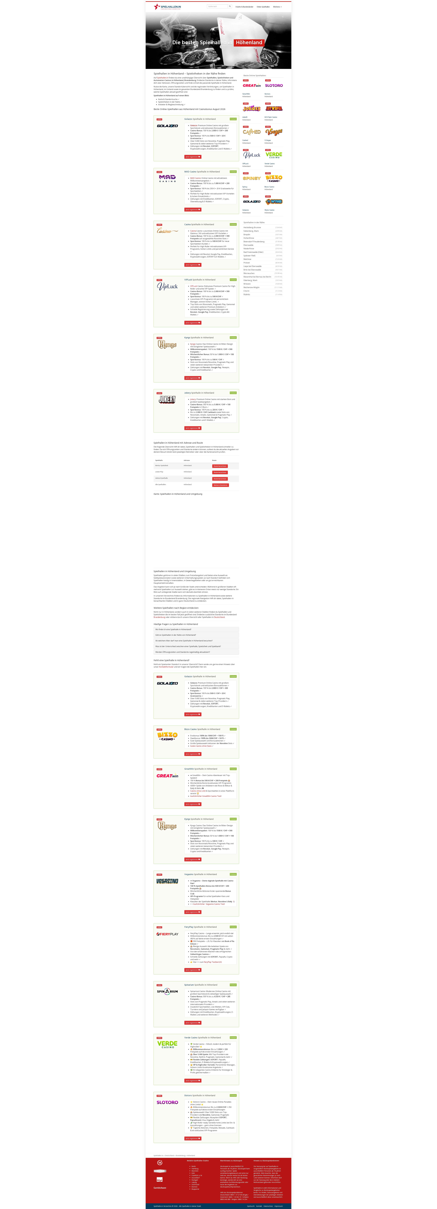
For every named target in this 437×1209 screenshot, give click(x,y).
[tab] (196, 629)
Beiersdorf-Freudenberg (263, 241)
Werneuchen (263, 273)
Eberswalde (263, 245)
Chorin (263, 291)
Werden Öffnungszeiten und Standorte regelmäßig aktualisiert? (182, 652)
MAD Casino (195, 178)
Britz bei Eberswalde (263, 269)
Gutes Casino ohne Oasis (201, 746)
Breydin (263, 234)
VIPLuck (193, 286)
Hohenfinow (263, 238)
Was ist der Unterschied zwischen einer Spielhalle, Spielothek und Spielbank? (188, 646)
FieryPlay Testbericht (213, 962)
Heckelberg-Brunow (263, 227)
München (195, 1171)
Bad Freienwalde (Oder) (263, 252)
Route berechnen (220, 466)
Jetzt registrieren (192, 157)
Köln (193, 1173)
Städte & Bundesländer (244, 6)
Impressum (278, 1206)
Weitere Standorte (220, 485)
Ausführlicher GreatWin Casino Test (205, 796)
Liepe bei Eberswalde (263, 266)
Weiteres (277, 6)
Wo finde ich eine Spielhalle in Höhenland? (173, 629)
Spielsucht (251, 1206)
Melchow (263, 259)
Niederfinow (263, 248)
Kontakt (259, 1206)
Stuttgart (195, 1180)
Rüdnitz (263, 294)
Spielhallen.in (162, 77)
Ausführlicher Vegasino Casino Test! (209, 904)
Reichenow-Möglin (263, 287)
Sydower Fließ (263, 255)
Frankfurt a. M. (197, 1175)
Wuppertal (195, 1189)
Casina (193, 231)
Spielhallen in (158, 1155)
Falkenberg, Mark (263, 231)
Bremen (194, 1187)
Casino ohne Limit (198, 791)
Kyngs (193, 344)
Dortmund (195, 1184)
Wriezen (263, 284)
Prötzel (263, 262)
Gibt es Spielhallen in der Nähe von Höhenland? (175, 635)
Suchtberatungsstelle (237, 1182)
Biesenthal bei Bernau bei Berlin (263, 277)
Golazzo (193, 125)
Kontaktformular (166, 667)
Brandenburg (159, 617)
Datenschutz (268, 1206)
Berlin (194, 1166)
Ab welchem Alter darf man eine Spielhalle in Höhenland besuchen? (184, 640)
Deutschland (219, 617)
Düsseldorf (196, 1178)
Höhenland (210, 119)
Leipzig (194, 1182)
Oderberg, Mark (263, 280)
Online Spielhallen (263, 6)
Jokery (193, 399)
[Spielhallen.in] (168, 7)
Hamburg (195, 1168)
